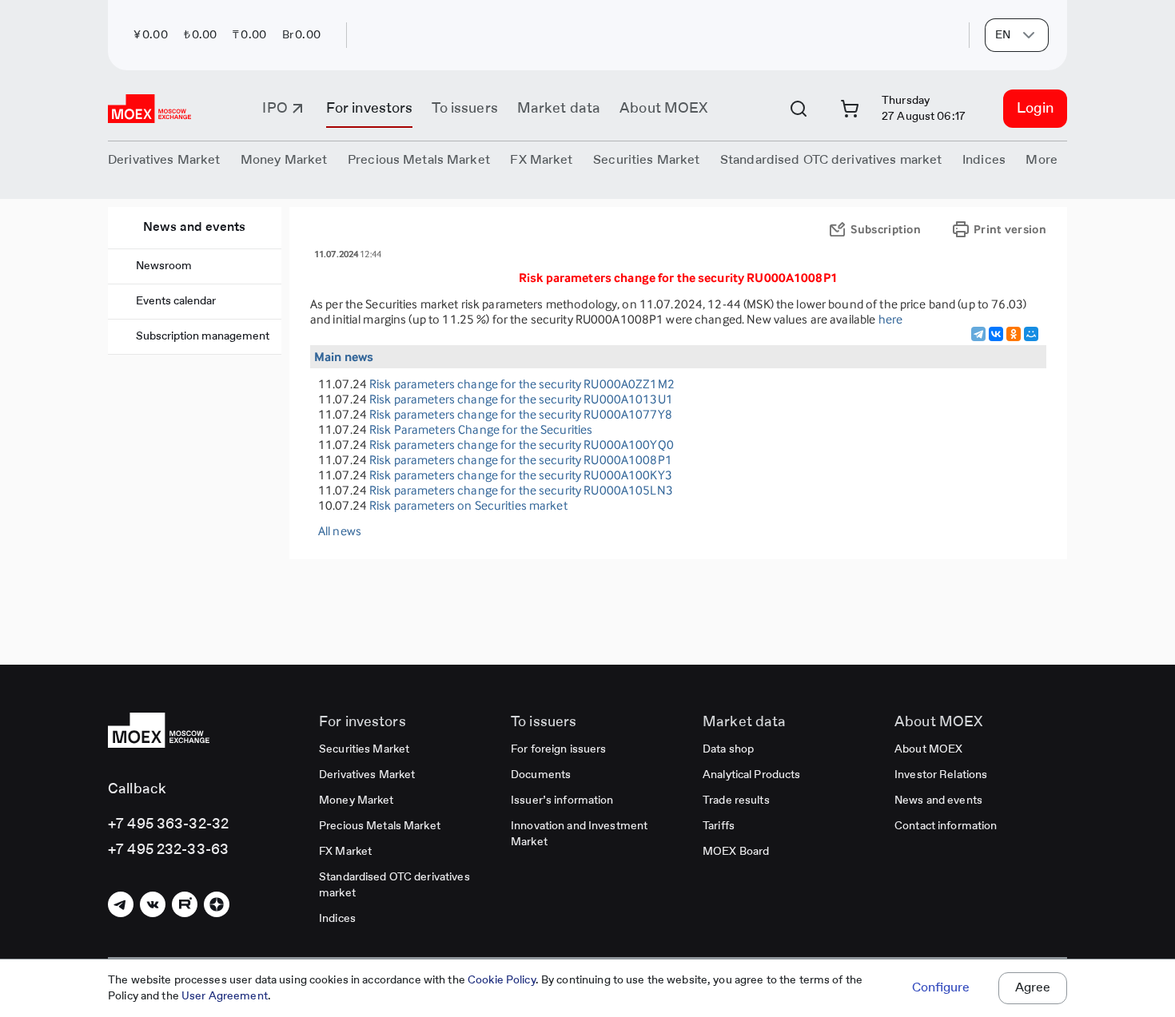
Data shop (728, 749)
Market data (558, 108)
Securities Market (364, 749)
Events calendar (176, 301)
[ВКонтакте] (996, 334)
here (890, 319)
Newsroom (164, 266)
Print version (1010, 229)
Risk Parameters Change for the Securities (480, 429)
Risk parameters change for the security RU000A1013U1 (521, 399)
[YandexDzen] (216, 904)
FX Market (345, 851)
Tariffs (719, 826)
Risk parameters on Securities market (468, 505)
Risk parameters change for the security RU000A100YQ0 (521, 444)
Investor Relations (940, 775)
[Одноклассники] (1013, 334)
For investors (369, 108)
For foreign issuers (558, 749)
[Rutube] (184, 904)
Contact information (945, 826)
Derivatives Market (367, 775)
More (1042, 160)
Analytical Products (751, 775)
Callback (137, 789)
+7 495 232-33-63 (168, 850)
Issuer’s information (562, 800)
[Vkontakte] (152, 904)
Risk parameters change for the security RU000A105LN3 (521, 490)
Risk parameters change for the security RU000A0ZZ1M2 (522, 383)
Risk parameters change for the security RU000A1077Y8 (520, 414)
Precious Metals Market (419, 160)
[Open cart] (849, 108)
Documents (541, 775)
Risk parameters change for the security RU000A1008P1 (520, 459)
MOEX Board (736, 851)
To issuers (464, 108)
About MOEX (663, 108)
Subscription (885, 229)
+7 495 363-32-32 (168, 824)
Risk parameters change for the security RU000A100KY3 (520, 475)
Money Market (356, 800)
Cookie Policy (502, 980)
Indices (337, 918)
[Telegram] (978, 334)
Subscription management (202, 336)
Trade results (736, 800)
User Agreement (224, 996)
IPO (274, 108)
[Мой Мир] (1031, 334)
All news (339, 530)
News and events (194, 227)
